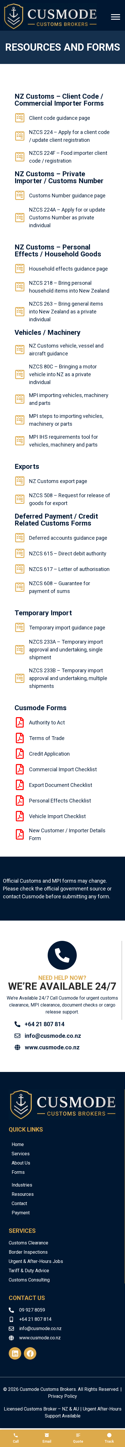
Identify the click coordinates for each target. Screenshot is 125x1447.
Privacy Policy (62, 1396)
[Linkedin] (15, 1353)
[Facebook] (30, 1353)
